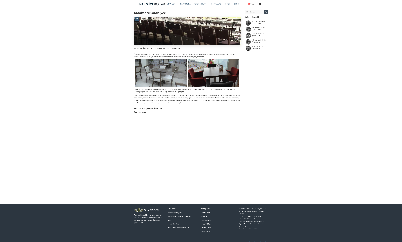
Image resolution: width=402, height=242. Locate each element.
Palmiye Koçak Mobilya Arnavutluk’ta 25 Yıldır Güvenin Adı (259, 40)
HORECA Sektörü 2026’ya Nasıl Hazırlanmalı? (259, 46)
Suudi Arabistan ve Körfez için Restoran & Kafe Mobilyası (259, 34)
